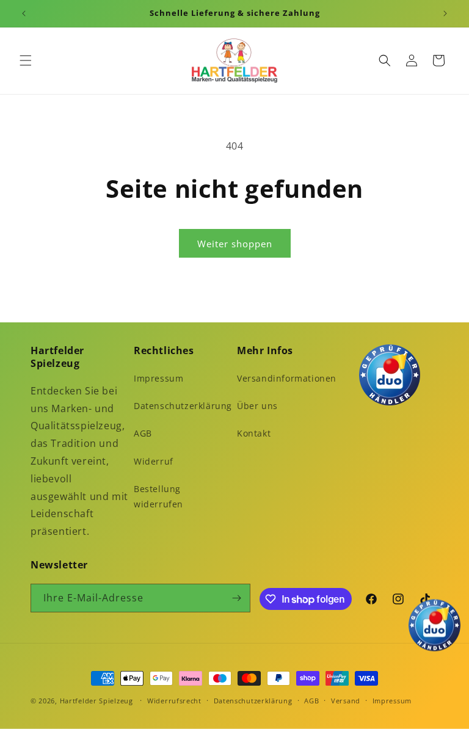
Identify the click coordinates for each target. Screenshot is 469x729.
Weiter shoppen (234, 244)
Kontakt (254, 433)
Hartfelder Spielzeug (96, 700)
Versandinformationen (286, 378)
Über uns (257, 406)
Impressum (158, 378)
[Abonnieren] (236, 598)
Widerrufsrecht (174, 700)
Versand (345, 700)
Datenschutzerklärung (183, 406)
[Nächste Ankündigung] (445, 13)
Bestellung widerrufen (158, 496)
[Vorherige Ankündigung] (23, 13)
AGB (143, 433)
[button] (25, 60)
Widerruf (153, 461)
